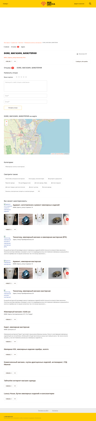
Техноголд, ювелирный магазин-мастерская (32, 291)
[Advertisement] (48, 24)
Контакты (55, 410)
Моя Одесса (7, 42)
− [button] (6, 124)
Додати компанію (79, 3)
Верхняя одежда (10, 183)
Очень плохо (15, 77)
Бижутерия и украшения (55, 178)
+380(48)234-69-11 (11, 373)
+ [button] (6, 121)
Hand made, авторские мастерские (15, 178)
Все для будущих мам (25, 183)
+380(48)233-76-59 (11, 399)
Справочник (14, 42)
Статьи (5, 4)
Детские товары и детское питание (15, 187)
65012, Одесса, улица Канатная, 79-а (15, 57)
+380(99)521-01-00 (11, 341)
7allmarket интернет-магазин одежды (20, 380)
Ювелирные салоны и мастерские (33, 42)
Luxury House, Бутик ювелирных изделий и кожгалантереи (29, 393)
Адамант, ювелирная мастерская (27, 261)
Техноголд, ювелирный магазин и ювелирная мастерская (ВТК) (40, 237)
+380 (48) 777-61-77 (11, 61)
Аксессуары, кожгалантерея (36, 178)
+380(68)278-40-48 (11, 354)
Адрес (23, 47)
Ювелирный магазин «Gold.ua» (17, 312)
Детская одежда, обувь (41, 183)
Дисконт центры (33, 187)
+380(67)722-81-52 (11, 229)
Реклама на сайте (43, 410)
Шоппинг (21, 42)
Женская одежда (46, 187)
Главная (6, 47)
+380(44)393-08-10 (11, 319)
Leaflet (52, 153)
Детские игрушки (56, 183)
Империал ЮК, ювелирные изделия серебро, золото (26, 349)
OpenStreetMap (59, 153)
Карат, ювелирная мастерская (16, 327)
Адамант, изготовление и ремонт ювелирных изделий (36, 205)
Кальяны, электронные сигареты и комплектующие (20, 191)
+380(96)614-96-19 (11, 386)
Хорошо (22, 77)
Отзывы (13, 47)
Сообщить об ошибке (82, 61)
